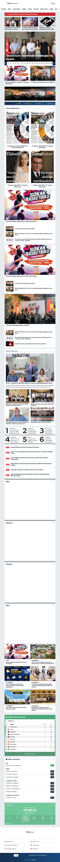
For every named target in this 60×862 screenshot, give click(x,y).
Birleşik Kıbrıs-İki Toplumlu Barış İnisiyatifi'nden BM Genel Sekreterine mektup (42, 709)
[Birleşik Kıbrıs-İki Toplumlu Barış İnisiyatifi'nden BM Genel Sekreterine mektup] (42, 697)
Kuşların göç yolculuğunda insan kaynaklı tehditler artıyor (49, 440)
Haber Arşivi (35, 848)
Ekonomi (36, 9)
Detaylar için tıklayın (30, 753)
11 (30, 63)
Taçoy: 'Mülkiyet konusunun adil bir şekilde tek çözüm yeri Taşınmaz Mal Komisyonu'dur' (14, 432)
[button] (53, 93)
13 (34, 63)
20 (51, 63)
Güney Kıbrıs (16, 9)
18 (46, 63)
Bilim (8, 481)
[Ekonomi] (53, 523)
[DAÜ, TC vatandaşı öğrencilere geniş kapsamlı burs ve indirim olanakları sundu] (42, 651)
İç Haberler (12, 428)
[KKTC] (53, 605)
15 (39, 63)
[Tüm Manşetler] (53, 351)
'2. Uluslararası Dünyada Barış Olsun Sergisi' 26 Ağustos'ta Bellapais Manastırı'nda (49, 432)
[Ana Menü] (54, 3)
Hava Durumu (10, 841)
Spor (56, 9)
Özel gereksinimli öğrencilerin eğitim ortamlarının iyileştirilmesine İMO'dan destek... (42, 686)
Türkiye (24, 9)
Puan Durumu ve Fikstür (11, 845)
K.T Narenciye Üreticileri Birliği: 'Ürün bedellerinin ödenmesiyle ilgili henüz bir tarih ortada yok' (32, 432)
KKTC (9, 9)
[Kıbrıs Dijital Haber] (13, 3)
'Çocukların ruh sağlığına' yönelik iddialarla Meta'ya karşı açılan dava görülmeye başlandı (32, 440)
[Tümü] (53, 108)
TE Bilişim (33, 859)
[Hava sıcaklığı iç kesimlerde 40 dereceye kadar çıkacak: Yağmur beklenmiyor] (17, 673)
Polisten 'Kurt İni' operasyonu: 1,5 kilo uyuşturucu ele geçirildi (15, 440)
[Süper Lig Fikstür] (53, 759)
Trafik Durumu (35, 841)
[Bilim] (53, 481)
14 (37, 63)
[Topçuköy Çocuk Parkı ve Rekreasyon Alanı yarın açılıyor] (17, 697)
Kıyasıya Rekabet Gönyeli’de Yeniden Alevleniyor (25, 447)
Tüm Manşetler (36, 845)
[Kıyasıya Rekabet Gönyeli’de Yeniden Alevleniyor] (17, 651)
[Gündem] (53, 564)
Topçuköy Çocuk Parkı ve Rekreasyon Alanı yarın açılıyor (27, 469)
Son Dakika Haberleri (11, 848)
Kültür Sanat (44, 9)
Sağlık (51, 9)
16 (42, 63)
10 (27, 63)
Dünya (30, 9)
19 (49, 63)
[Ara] (52, 3)
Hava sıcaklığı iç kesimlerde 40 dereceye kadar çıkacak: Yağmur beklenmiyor (15, 686)
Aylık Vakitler (9, 823)
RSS (17, 855)
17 (44, 63)
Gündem (3, 9)
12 (32, 63)
